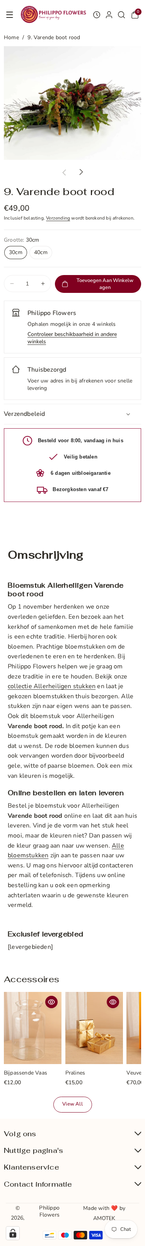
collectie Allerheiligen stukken (52, 686)
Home (11, 37)
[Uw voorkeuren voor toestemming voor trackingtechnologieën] (12, 1233)
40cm (41, 252)
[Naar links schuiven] (64, 172)
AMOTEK (104, 1218)
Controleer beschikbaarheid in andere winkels (72, 338)
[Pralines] (94, 1028)
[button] (9, 15)
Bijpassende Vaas (25, 1073)
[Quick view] (51, 1002)
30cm (15, 252)
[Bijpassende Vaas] (32, 1028)
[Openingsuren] (96, 15)
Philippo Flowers (49, 1211)
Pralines (75, 1073)
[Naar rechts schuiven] (81, 172)
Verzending (58, 218)
